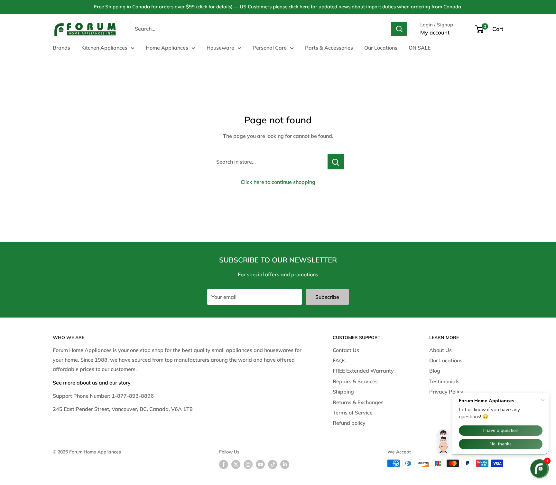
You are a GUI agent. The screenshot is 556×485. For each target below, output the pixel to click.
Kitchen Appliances (104, 47)
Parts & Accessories (329, 47)
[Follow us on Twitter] (235, 464)
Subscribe (327, 297)
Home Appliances (167, 47)
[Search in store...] (336, 161)
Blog (434, 370)
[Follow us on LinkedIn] (284, 464)
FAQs (339, 360)
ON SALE (420, 47)
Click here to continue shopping (278, 182)
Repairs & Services (355, 381)
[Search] (399, 29)
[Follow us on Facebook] (223, 464)
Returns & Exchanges (358, 402)
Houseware (220, 47)
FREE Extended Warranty (363, 370)
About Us (440, 350)
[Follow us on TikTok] (272, 464)
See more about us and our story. (92, 382)
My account (434, 32)
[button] (539, 468)
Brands (61, 47)
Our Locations (380, 47)
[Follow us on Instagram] (248, 464)
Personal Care (270, 47)
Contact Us (346, 350)
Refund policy (349, 423)
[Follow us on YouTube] (260, 464)
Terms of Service (353, 412)
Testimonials (444, 381)
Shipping (343, 391)
